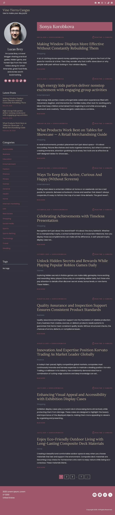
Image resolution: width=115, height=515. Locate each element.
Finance (40, 359)
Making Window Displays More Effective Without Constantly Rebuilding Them (70, 46)
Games (40, 270)
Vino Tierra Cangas (16, 10)
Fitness (6, 179)
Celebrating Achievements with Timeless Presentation (70, 218)
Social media (8, 223)
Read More (41, 69)
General (6, 189)
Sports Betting (9, 233)
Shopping (41, 53)
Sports (6, 228)
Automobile (8, 149)
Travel (5, 243)
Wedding (6, 248)
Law (4, 208)
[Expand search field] (4, 3)
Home (39, 449)
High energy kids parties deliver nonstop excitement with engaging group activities (72, 87)
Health (6, 194)
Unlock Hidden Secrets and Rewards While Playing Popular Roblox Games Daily (72, 263)
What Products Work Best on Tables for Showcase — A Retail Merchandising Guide (72, 132)
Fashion (6, 169)
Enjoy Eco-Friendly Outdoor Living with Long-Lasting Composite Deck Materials (70, 441)
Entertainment (43, 95)
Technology (8, 238)
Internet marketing (11, 203)
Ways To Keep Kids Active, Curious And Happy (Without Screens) (69, 176)
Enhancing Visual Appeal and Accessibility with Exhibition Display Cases (71, 396)
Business (40, 315)
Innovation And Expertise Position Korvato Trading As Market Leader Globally (72, 352)
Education (7, 159)
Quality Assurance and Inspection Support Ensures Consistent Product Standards (72, 307)
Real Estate (8, 213)
